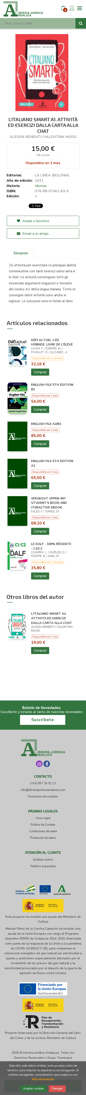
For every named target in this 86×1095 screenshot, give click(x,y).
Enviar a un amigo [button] (35, 233)
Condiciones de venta (43, 831)
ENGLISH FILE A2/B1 (46, 424)
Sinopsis (20, 253)
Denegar (57, 1089)
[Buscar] (80, 23)
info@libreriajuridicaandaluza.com (43, 790)
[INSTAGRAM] (39, 763)
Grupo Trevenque (59, 1058)
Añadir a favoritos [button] (35, 221)
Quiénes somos (43, 860)
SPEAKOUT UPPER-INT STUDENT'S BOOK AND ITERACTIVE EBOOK (49, 503)
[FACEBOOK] (46, 763)
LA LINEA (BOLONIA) (52, 175)
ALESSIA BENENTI (25, 136)
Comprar (40, 372)
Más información (43, 1079)
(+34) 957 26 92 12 (43, 783)
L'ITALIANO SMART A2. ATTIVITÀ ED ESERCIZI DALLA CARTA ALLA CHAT (51, 618)
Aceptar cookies (33, 1089)
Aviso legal (43, 818)
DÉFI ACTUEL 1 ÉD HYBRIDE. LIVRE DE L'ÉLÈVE (52, 342)
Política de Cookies (43, 825)
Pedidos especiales (43, 866)
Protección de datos (43, 838)
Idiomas (41, 185)
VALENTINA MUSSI (60, 136)
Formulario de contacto (43, 797)
